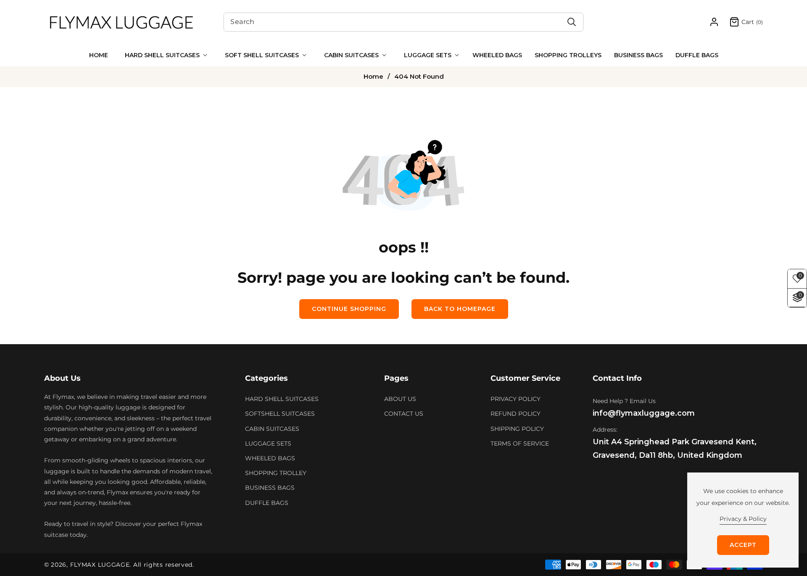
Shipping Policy (517, 429)
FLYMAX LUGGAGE (100, 564)
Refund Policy (516, 413)
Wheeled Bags (270, 458)
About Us (400, 399)
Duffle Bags (266, 503)
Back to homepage (460, 309)
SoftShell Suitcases (280, 413)
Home (373, 76)
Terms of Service (520, 443)
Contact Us (403, 413)
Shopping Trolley (275, 473)
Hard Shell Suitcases (282, 399)
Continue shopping (349, 309)
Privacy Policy (516, 399)
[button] (164, 55)
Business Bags (270, 487)
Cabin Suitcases (272, 429)
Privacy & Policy (743, 519)
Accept (743, 545)
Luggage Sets (268, 443)
